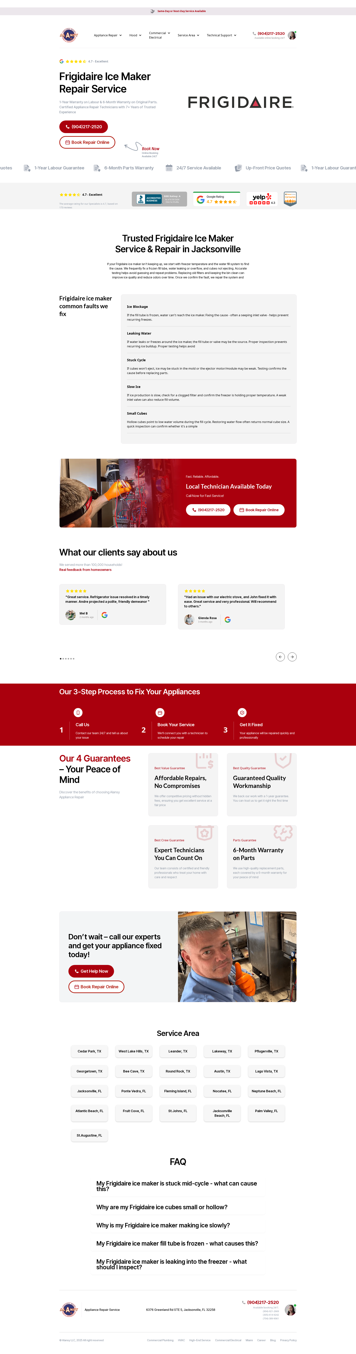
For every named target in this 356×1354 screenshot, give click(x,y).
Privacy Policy (288, 1340)
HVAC (181, 1340)
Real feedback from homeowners (85, 570)
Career (261, 1340)
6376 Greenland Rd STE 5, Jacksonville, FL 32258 (180, 1310)
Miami (249, 1340)
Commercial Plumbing (160, 1340)
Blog (273, 1340)
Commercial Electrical (228, 1340)
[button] (108, 35)
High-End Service (200, 1340)
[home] (69, 35)
